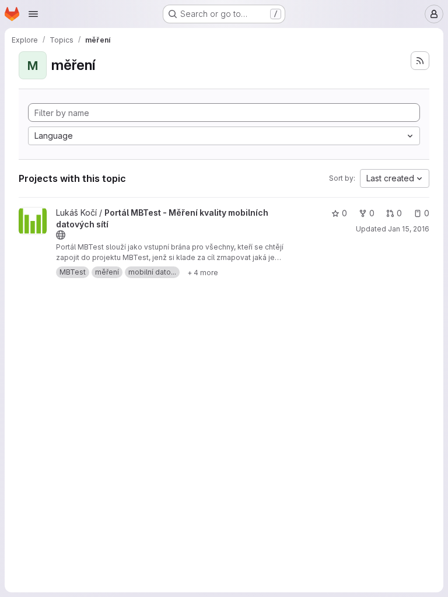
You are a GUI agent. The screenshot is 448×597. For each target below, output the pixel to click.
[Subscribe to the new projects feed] (420, 60)
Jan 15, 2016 (408, 228)
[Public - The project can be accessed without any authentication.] (60, 235)
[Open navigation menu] (33, 14)
